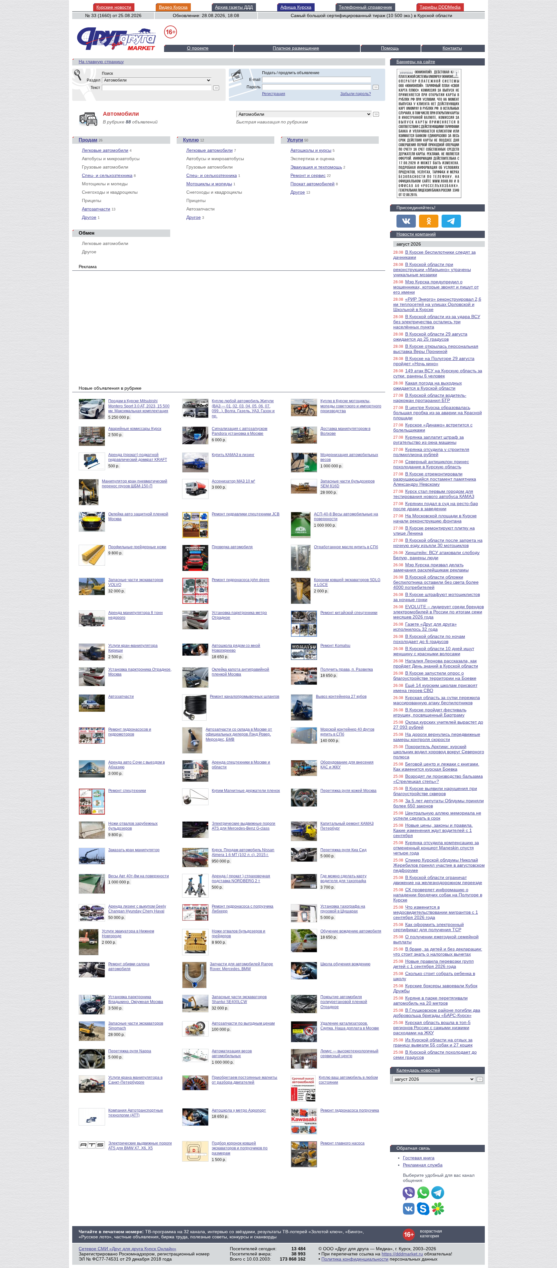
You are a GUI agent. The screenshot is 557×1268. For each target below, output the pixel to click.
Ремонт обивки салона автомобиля (129, 966)
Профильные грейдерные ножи (137, 547)
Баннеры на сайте (415, 61)
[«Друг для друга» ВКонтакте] (406, 221)
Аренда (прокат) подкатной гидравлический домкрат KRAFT (137, 457)
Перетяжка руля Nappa (129, 1051)
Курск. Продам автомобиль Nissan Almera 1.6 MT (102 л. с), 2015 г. (243, 852)
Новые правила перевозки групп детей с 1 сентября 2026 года (433, 964)
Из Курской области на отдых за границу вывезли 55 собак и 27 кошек (433, 1042)
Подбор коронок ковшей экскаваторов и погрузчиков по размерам (240, 1148)
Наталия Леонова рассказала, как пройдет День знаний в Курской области (435, 663)
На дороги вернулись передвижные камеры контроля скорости (436, 737)
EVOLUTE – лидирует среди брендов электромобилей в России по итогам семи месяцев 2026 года (438, 611)
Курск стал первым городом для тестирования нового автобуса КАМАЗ (433, 494)
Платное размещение (296, 48)
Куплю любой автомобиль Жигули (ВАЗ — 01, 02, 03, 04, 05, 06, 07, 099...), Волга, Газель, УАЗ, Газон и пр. (243, 408)
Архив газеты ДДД (234, 7)
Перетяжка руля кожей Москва (348, 790)
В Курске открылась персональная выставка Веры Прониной (435, 349)
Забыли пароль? (355, 94)
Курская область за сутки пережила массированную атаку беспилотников (436, 700)
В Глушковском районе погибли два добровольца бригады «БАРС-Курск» (436, 1013)
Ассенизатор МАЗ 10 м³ (233, 481)
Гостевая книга (419, 1157)
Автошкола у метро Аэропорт (239, 1110)
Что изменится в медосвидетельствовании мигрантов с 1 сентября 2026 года (435, 912)
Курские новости (113, 7)
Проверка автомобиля (232, 547)
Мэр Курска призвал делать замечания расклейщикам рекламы (431, 567)
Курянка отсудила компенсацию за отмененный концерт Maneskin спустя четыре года (436, 847)
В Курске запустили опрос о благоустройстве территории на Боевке (434, 675)
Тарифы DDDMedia (440, 7)
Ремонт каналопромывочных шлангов (244, 696)
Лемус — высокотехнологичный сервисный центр (349, 1053)
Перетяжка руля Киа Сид (343, 850)
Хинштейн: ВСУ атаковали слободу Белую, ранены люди (436, 555)
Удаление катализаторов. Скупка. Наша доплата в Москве (349, 1026)
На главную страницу (101, 61)
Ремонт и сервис (308, 175)
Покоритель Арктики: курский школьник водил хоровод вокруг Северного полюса (438, 751)
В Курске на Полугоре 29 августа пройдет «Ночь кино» (433, 361)
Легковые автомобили (105, 150)
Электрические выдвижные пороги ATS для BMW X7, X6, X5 (140, 1146)
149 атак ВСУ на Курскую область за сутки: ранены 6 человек (437, 373)
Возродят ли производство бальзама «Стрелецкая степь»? (438, 779)
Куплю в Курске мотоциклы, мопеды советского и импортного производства (350, 406)
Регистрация (273, 94)
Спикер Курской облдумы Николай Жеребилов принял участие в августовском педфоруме (439, 865)
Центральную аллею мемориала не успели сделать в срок (437, 815)
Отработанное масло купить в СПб (346, 547)
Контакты (452, 48)
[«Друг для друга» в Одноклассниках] (428, 221)
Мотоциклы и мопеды (209, 183)
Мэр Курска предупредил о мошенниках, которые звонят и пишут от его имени (436, 287)
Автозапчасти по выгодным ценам (243, 1023)
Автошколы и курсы (310, 150)
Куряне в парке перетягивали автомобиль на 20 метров (430, 1000)
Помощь (390, 48)
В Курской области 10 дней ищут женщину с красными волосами (433, 651)
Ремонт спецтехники (127, 790)
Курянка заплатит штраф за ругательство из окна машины (428, 439)
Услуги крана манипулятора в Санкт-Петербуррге (135, 1080)
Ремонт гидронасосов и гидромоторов (129, 732)
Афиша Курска (295, 7)
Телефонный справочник (365, 7)
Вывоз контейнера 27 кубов (341, 696)
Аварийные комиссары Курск (134, 428)
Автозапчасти (96, 208)
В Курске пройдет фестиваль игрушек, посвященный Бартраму (429, 712)
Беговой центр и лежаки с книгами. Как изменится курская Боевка (436, 766)
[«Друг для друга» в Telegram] (451, 221)
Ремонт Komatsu (335, 645)
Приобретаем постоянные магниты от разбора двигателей (244, 1080)
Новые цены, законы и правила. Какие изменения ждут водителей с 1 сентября (433, 830)
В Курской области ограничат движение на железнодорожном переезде (437, 880)
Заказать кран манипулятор (134, 850)
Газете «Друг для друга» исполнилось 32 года (425, 626)
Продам (88, 139)
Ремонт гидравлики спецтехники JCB (245, 514)
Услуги (295, 139)
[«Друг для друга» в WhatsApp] (423, 1193)
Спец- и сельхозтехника (107, 175)
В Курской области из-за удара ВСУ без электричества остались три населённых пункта (436, 321)
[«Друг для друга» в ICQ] (437, 1209)
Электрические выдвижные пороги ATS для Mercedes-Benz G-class (243, 826)
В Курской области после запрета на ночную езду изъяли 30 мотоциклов (438, 543)
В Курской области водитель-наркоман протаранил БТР (429, 398)
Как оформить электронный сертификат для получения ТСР (428, 927)
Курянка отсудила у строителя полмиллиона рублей (431, 452)
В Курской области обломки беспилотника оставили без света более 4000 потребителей (436, 582)
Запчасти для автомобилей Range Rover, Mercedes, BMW (241, 966)
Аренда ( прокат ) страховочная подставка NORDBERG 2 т (241, 878)
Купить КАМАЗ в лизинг (233, 455)
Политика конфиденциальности (354, 1259)
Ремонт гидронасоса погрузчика (349, 1110)
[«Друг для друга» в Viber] (408, 1193)
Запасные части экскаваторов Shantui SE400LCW (239, 999)
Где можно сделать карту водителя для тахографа (343, 878)
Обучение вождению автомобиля (350, 931)
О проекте (198, 48)
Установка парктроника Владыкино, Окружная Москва (135, 999)
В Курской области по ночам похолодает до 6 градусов (429, 639)
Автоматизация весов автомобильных (232, 1053)
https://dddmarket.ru (402, 1253)
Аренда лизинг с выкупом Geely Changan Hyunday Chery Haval (137, 909)
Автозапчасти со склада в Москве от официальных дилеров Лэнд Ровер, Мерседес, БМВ (239, 734)
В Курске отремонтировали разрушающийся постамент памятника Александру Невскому (434, 479)
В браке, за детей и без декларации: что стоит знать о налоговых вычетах (437, 951)
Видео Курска (173, 7)
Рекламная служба (423, 1164)
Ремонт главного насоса (342, 1143)
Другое (89, 217)
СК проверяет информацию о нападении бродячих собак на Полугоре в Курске (437, 894)
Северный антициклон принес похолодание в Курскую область (431, 464)
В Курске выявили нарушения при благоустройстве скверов (435, 791)
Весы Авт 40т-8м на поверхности (138, 876)
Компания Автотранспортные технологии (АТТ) (135, 1113)
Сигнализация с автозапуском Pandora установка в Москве (239, 431)
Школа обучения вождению (345, 964)
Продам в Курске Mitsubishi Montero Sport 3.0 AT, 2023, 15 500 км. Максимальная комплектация (139, 406)
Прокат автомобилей (312, 183)
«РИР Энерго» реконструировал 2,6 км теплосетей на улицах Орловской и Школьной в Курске (437, 304)
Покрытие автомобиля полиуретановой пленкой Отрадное (343, 1002)
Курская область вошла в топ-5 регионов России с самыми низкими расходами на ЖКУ (432, 1027)
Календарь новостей (418, 1070)
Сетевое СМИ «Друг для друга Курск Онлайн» (127, 1248)
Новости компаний (416, 234)
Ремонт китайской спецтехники (348, 612)
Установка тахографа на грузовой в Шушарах (342, 909)
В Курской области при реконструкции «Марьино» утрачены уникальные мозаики (432, 269)
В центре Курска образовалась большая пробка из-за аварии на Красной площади (437, 412)
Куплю (191, 139)
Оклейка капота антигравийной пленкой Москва (240, 672)
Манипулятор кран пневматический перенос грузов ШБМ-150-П (134, 484)
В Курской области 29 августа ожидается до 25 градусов (430, 336)
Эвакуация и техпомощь (316, 167)
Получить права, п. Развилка (346, 669)
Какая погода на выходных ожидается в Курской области (427, 385)
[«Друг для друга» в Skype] (423, 1209)
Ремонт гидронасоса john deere (240, 580)
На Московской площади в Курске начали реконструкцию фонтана (435, 518)
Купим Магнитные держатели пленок (246, 790)
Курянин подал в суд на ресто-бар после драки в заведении (435, 506)
